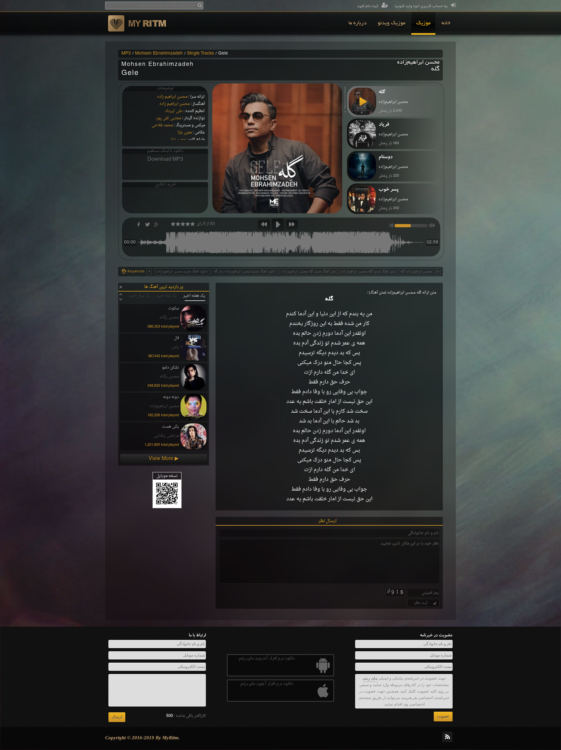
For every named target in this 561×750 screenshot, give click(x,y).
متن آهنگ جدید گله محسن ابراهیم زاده (308, 272)
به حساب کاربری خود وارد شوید (421, 6)
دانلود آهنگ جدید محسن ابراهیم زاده (182, 272)
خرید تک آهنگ (165, 193)
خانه (446, 23)
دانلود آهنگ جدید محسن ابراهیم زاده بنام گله (244, 272)
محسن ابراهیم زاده (172, 96)
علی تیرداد (173, 111)
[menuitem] (446, 23)
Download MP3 (165, 159)
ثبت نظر (421, 602)
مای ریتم (370, 678)
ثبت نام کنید (367, 6)
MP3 (126, 53)
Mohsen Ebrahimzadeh (159, 53)
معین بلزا (185, 132)
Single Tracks (200, 53)
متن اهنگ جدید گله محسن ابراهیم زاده (368, 272)
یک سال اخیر (139, 295)
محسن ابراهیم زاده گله (416, 272)
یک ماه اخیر (167, 295)
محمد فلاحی (162, 125)
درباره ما (357, 23)
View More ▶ (164, 459)
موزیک (423, 23)
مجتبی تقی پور (168, 118)
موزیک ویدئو (391, 23)
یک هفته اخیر (194, 295)
